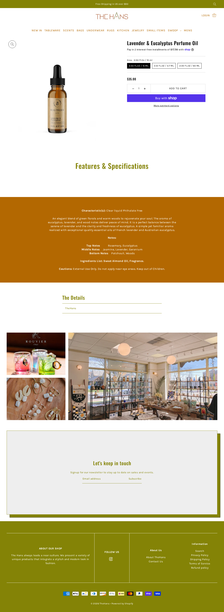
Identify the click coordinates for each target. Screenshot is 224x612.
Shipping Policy (200, 559)
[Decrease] (133, 88)
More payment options (166, 105)
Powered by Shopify (122, 603)
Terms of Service (199, 563)
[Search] (214, 4)
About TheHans (156, 557)
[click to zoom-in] (12, 44)
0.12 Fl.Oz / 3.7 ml (164, 65)
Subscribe (135, 478)
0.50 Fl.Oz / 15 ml (138, 65)
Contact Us (156, 561)
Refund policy (200, 567)
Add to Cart (178, 88)
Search (199, 551)
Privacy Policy (199, 555)
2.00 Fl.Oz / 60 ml (189, 65)
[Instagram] (111, 559)
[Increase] (145, 88)
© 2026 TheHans (100, 603)
